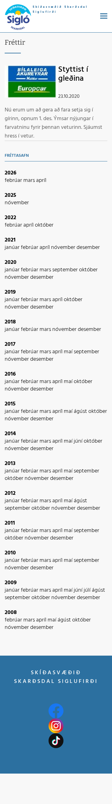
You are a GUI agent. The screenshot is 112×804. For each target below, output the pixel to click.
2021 (10, 240)
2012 (10, 493)
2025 (10, 195)
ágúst (81, 411)
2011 (10, 523)
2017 (10, 344)
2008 (11, 612)
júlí (88, 590)
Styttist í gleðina (73, 74)
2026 (10, 173)
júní (79, 441)
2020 (10, 262)
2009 (11, 582)
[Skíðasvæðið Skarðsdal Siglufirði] (18, 17)
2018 (10, 322)
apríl (41, 180)
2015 (10, 404)
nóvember (17, 202)
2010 (10, 553)
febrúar (14, 180)
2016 (10, 374)
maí (69, 351)
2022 (10, 217)
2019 (10, 292)
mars (29, 180)
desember (88, 247)
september (65, 269)
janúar (13, 247)
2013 (10, 463)
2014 (10, 433)
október (44, 225)
